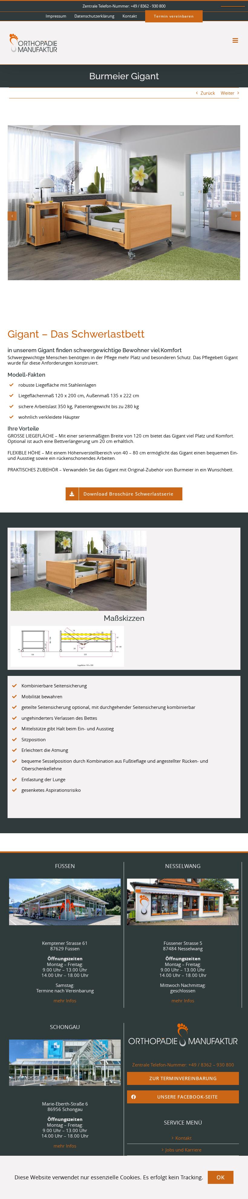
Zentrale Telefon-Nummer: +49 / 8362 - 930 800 (124, 6)
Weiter (227, 93)
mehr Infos (65, 1001)
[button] (12, 216)
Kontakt (183, 1138)
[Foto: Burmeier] (124, 202)
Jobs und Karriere (183, 1149)
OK (221, 1177)
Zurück (208, 93)
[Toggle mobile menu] (236, 40)
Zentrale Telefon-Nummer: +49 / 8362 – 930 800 (183, 1065)
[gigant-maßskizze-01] (67, 646)
